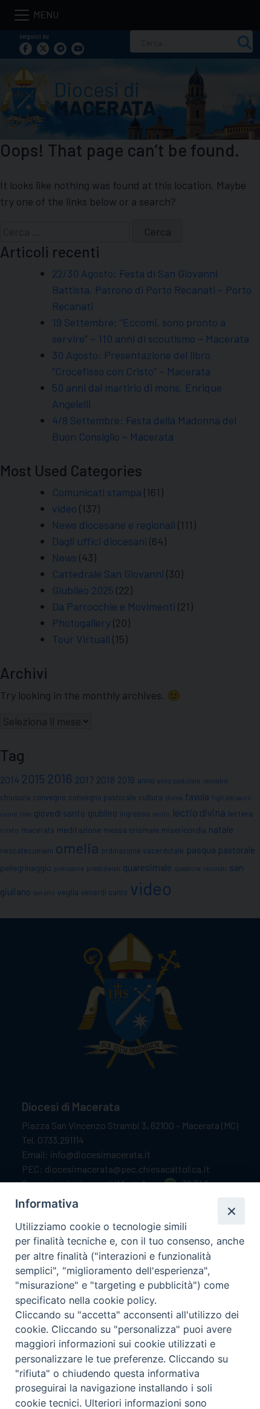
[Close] (231, 1210)
